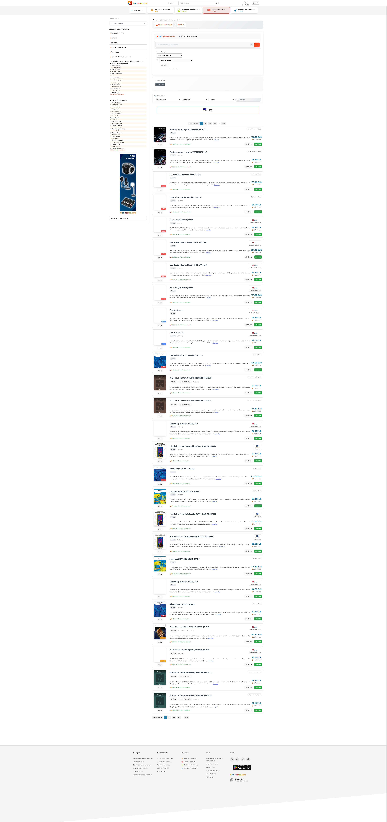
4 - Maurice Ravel (115, 108)
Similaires (248, 144)
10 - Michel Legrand (115, 83)
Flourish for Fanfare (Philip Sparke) (185, 175)
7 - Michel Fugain (115, 77)
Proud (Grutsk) (176, 310)
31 (205, 123)
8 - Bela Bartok (114, 115)
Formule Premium (163, 768)
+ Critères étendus (172, 69)
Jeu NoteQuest (211, 774)
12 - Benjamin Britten (116, 123)
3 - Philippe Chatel (115, 69)
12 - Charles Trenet (115, 86)
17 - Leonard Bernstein (116, 133)
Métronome (209, 777)
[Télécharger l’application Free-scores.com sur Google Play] (242, 767)
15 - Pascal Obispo (115, 92)
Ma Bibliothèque (119, 23)
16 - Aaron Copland (115, 131)
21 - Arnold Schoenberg (116, 140)
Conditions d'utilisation (140, 768)
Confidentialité (138, 771)
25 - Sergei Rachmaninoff (117, 148)
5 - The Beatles (114, 110)
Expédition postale (168, 36)
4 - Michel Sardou (115, 71)
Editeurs (114, 38)
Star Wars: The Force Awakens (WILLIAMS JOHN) (191, 536)
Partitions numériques (191, 36)
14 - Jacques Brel (115, 90)
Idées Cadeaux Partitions (120, 57)
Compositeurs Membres (165, 758)
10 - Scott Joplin (114, 119)
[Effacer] (251, 44)
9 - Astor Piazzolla (115, 117)
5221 (223, 123)
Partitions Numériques (191, 765)
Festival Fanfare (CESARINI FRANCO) (186, 355)
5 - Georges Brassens (116, 73)
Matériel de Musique (190, 768)
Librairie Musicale (165, 25)
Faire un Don (161, 771)
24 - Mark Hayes (114, 146)
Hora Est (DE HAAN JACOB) (182, 220)
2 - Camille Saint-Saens (116, 104)
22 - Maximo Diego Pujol (117, 142)
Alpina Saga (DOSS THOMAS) (182, 469)
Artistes (114, 43)
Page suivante (194, 123)
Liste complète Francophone (117, 94)
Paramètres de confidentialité (142, 775)
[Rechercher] (216, 3)
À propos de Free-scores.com (143, 758)
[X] (243, 759)
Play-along (115, 52)
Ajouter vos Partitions (164, 762)
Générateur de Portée (213, 770)
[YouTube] (237, 759)
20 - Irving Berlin (114, 138)
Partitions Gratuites (190, 758)
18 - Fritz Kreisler (114, 134)
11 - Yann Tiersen (115, 84)
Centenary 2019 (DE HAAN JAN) (184, 423)
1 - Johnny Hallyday (115, 65)
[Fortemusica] (231, 780)
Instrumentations (117, 33)
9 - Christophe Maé (115, 81)
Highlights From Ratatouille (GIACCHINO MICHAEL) (193, 446)
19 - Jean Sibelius (115, 136)
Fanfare (173, 382)
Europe (207, 110)
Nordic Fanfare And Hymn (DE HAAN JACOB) (189, 627)
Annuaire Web (210, 767)
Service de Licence (163, 765)
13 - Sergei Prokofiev (116, 125)
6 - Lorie (112, 75)
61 (210, 123)
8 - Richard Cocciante (116, 79)
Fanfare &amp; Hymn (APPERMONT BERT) (188, 129)
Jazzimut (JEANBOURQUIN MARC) (185, 491)
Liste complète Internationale (117, 150)
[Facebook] (232, 759)
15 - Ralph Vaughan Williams (118, 129)
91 (215, 123)
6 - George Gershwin (116, 111)
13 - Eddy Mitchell (115, 88)
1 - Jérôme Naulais (115, 102)
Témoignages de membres (142, 765)
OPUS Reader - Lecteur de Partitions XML (214, 759)
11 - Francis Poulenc (115, 121)
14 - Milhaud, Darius (115, 127)
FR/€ (254, 3)
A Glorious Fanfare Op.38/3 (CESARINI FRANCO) (191, 378)
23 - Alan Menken (115, 144)
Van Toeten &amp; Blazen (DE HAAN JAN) (188, 242)
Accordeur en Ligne (212, 764)
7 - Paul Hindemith (115, 113)
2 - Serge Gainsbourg (116, 67)
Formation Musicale (118, 47)
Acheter (258, 144)
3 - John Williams (115, 106)
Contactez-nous (138, 762)
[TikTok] (248, 759)
